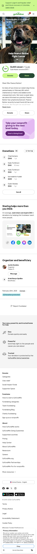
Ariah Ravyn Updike (15, 278)
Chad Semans (13, 156)
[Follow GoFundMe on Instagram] (15, 488)
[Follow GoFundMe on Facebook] (4, 488)
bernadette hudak (15, 176)
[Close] (33, 5)
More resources (8, 472)
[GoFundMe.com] (18, 14)
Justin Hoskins (13, 265)
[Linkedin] (30, 242)
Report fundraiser (20, 306)
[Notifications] (29, 14)
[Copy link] (7, 242)
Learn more (10, 7)
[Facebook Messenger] (24, 242)
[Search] (4, 14)
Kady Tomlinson (13, 163)
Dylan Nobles (13, 184)
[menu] (33, 14)
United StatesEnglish (19, 482)
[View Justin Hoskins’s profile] (4, 267)
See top (30, 151)
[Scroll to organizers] (3, 20)
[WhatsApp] (19, 242)
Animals (22, 291)
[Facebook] (13, 242)
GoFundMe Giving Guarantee (18, 358)
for (17, 21)
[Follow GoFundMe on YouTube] (7, 488)
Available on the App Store (20, 494)
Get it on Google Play (8, 494)
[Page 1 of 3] (17, 59)
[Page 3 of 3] (20, 59)
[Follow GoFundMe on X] (11, 488)
